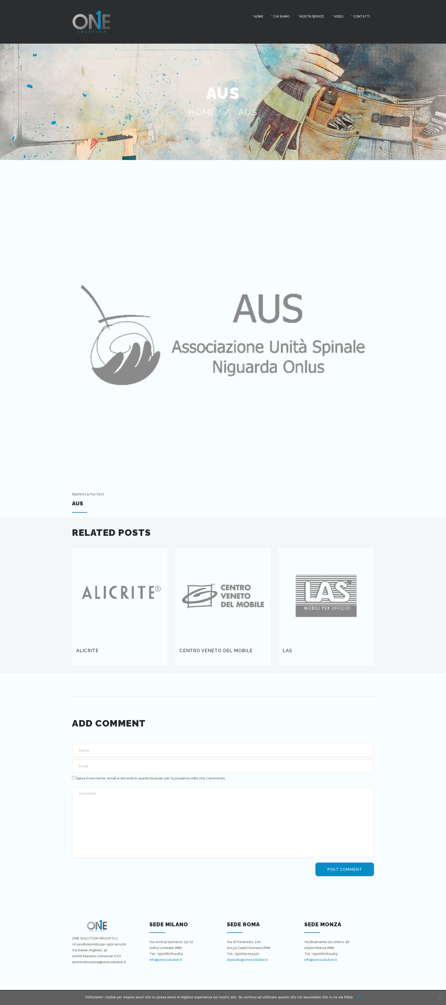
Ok (358, 997)
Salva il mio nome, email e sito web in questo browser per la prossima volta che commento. (150, 778)
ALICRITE (87, 650)
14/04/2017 (94, 494)
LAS (287, 650)
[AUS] (223, 334)
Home (202, 112)
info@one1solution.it (165, 960)
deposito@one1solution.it (247, 960)
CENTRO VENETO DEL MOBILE (216, 650)
